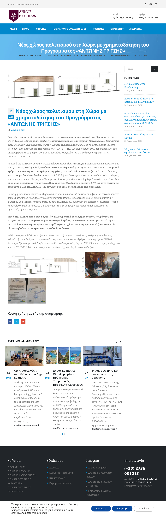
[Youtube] (150, 4)
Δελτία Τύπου (18, 130)
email (115, 14)
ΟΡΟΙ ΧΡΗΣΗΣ (16, 467)
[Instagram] (156, 4)
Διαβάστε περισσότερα (26, 425)
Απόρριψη (122, 508)
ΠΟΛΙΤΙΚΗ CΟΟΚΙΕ (19, 471)
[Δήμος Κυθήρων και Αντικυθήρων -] (22, 16)
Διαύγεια (54, 467)
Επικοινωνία (135, 28)
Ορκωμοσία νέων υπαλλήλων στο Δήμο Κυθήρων (28, 374)
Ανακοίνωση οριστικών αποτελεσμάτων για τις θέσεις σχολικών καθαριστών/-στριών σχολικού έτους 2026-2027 (140, 118)
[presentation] (116, 341)
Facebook (10, 321)
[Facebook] (145, 4)
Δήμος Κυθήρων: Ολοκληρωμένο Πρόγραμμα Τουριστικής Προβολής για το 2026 (68, 377)
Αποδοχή (101, 508)
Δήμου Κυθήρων (97, 467)
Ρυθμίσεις (144, 508)
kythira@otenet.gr (123, 17)
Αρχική (13, 28)
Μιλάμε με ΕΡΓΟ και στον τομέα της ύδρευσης (105, 374)
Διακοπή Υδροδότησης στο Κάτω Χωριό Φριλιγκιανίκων (139, 100)
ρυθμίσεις (42, 512)
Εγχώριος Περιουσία (61, 472)
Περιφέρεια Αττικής (60, 483)
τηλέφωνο (143, 14)
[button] (62, 434)
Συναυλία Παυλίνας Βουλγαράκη (134, 85)
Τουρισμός (99, 28)
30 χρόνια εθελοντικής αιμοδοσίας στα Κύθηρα (137, 151)
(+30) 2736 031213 (148, 17)
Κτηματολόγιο (57, 477)
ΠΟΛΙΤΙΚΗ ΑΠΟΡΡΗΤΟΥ (22, 475)
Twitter (16, 321)
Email (23, 321)
